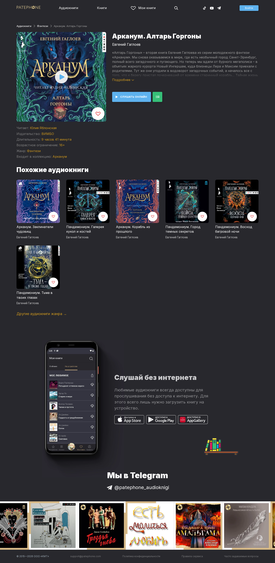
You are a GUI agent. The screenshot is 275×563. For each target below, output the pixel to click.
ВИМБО (47, 134)
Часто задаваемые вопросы (241, 556)
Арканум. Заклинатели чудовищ (35, 229)
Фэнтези (42, 26)
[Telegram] (219, 8)
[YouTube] (211, 8)
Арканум (60, 156)
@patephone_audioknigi (142, 487)
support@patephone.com (85, 556)
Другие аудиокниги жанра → (42, 314)
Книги (102, 8)
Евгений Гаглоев (126, 44)
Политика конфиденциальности (141, 556)
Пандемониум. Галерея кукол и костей (85, 229)
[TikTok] (204, 8)
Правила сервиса (192, 556)
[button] (249, 8)
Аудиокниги (68, 8)
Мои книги (147, 8)
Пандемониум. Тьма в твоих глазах (35, 295)
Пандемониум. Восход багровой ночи (233, 229)
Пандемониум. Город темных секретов (183, 229)
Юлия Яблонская (43, 128)
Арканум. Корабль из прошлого (133, 229)
